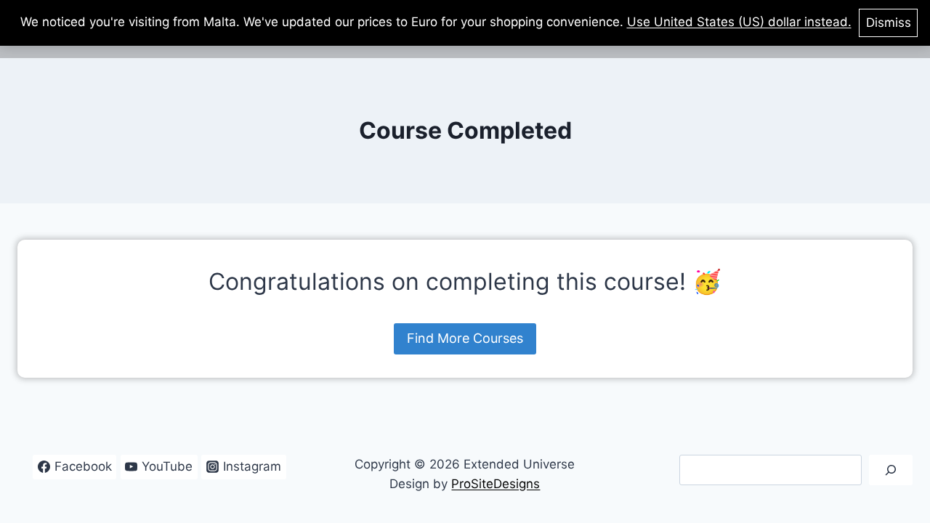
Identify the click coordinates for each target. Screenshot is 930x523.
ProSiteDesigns (495, 484)
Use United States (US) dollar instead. (739, 22)
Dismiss (888, 22)
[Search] (891, 470)
